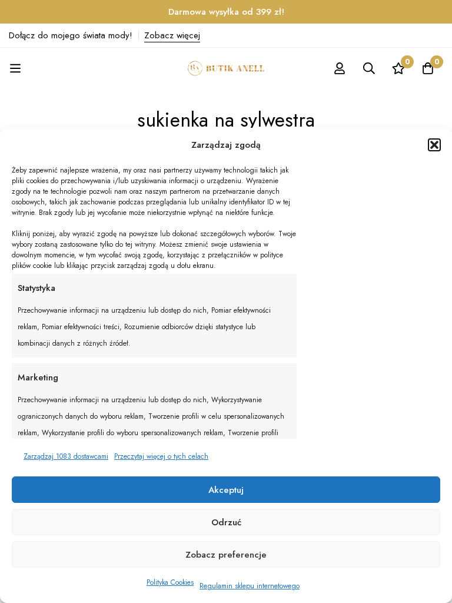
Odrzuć (226, 522)
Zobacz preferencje (226, 554)
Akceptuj (226, 489)
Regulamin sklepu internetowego (250, 586)
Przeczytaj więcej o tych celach (161, 456)
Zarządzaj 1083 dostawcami (66, 456)
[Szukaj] (369, 68)
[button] (434, 145)
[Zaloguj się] (339, 68)
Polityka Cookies (170, 582)
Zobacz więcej (172, 35)
